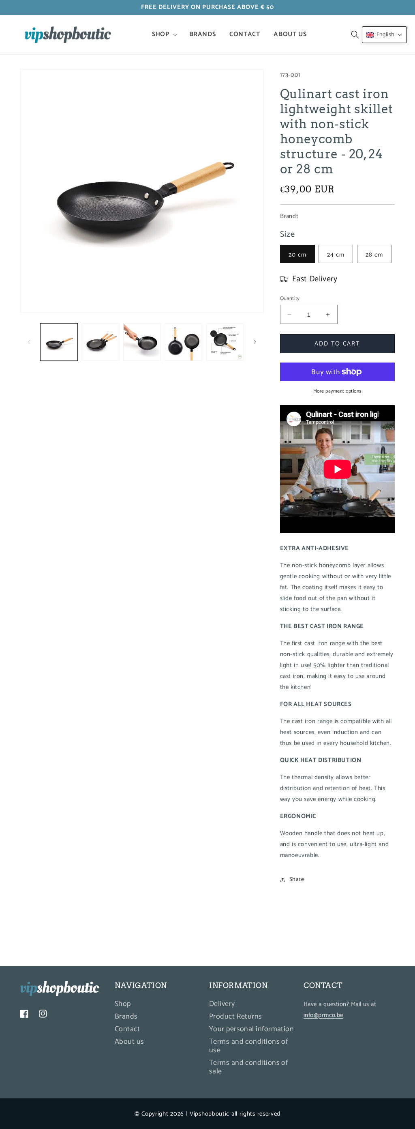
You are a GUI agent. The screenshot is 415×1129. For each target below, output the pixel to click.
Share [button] (296, 879)
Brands (126, 1016)
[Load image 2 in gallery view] (101, 342)
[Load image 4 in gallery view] (184, 342)
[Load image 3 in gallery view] (142, 342)
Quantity (290, 299)
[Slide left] (29, 342)
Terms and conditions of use (248, 1046)
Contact (127, 1029)
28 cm (374, 255)
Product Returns (235, 1016)
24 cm (335, 255)
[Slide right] (255, 342)
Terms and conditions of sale (248, 1067)
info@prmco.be (323, 1015)
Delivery (222, 1005)
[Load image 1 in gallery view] (59, 342)
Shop (123, 1005)
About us (129, 1042)
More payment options (337, 391)
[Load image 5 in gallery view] (225, 342)
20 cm (297, 255)
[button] (163, 35)
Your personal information (251, 1029)
